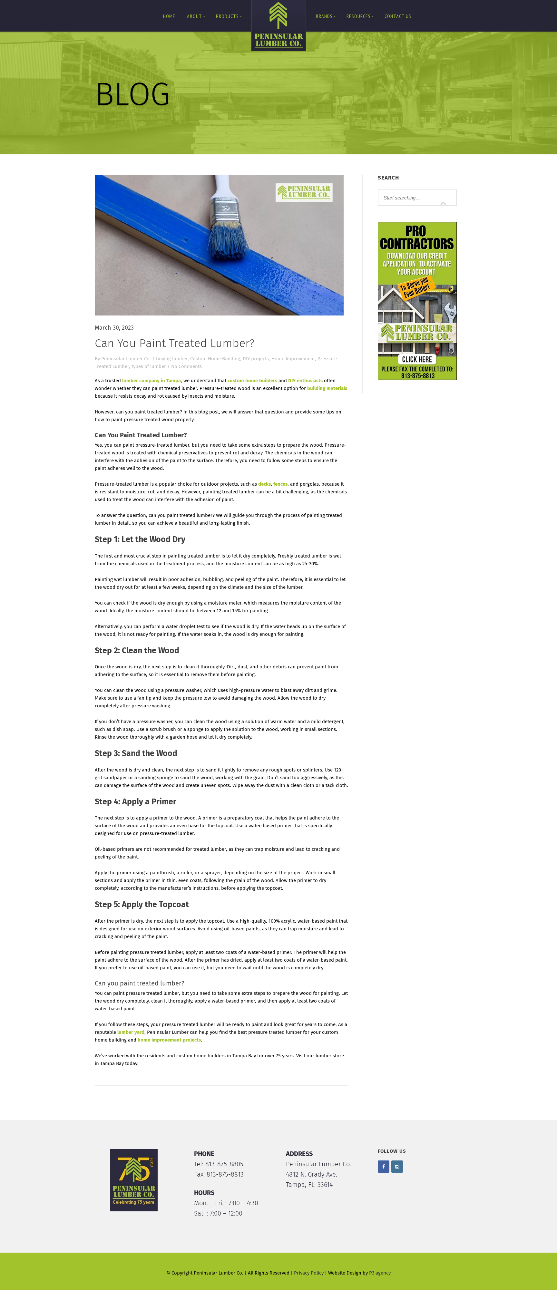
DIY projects (256, 358)
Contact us (398, 16)
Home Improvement (293, 358)
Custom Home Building (215, 358)
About (194, 16)
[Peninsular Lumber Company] (278, 27)
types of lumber (149, 366)
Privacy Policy (309, 1273)
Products (227, 16)
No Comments (186, 366)
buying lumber (172, 358)
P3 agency (380, 1273)
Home (169, 16)
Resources (359, 16)
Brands (324, 16)
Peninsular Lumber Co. (126, 358)
